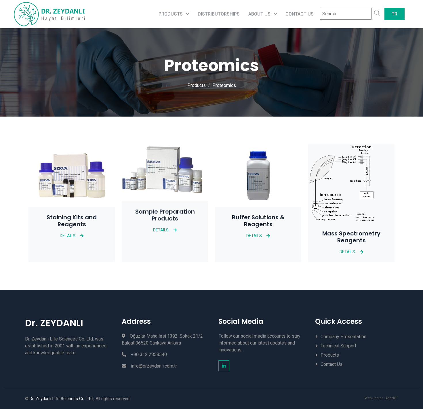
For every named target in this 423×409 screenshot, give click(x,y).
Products (196, 85)
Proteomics (224, 85)
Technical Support (338, 346)
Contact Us (299, 14)
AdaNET (391, 398)
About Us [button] (260, 14)
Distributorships (219, 14)
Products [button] (171, 14)
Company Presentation (343, 336)
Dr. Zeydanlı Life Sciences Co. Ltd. (62, 398)
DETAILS (67, 235)
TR (394, 14)
